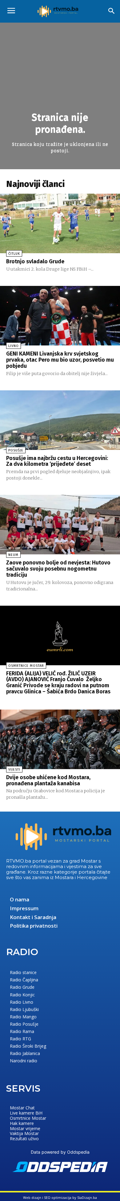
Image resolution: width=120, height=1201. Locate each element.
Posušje (15, 450)
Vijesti (14, 770)
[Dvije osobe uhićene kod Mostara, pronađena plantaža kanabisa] (60, 739)
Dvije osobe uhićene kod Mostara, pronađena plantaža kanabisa (48, 780)
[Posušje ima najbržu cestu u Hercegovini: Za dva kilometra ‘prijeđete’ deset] (60, 420)
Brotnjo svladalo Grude (35, 261)
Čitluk (14, 254)
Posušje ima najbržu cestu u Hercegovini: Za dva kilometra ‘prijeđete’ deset (57, 461)
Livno (13, 346)
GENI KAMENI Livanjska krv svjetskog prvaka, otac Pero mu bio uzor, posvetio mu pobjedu (60, 359)
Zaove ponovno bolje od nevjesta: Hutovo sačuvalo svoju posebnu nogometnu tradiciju (58, 568)
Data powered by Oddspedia (60, 1152)
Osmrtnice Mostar (26, 666)
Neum (13, 555)
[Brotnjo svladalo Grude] (60, 223)
